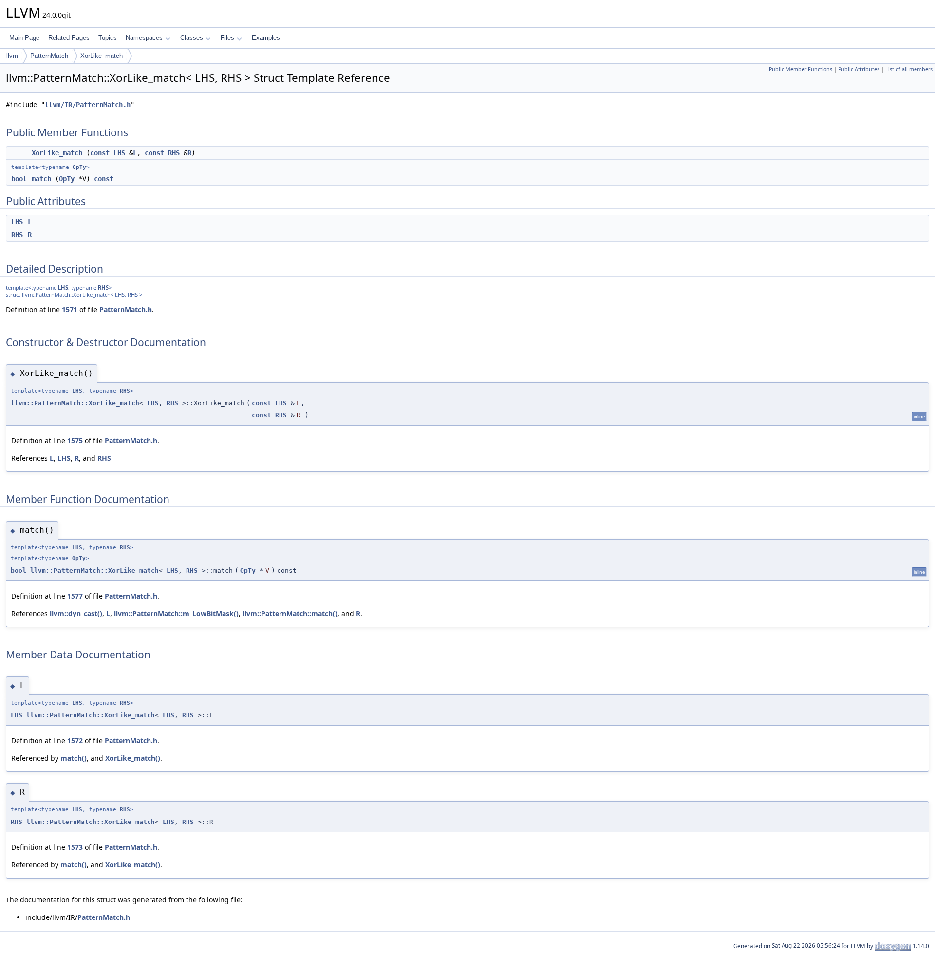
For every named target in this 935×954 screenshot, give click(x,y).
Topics (107, 37)
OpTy (79, 167)
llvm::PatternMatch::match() (290, 613)
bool (19, 179)
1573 (75, 847)
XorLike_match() (132, 758)
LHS (119, 153)
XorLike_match (101, 55)
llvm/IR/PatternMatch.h (88, 105)
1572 (75, 740)
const (100, 153)
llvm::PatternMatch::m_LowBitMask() (176, 613)
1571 (69, 309)
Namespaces (144, 37)
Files (227, 37)
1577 (75, 595)
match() (73, 758)
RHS (174, 153)
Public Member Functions (800, 69)
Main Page (24, 37)
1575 (75, 440)
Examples (266, 37)
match (41, 179)
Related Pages (69, 37)
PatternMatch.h (125, 309)
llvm (12, 55)
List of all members (909, 69)
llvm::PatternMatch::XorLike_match (75, 403)
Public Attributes (858, 69)
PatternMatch (49, 55)
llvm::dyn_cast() (76, 613)
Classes (191, 37)
